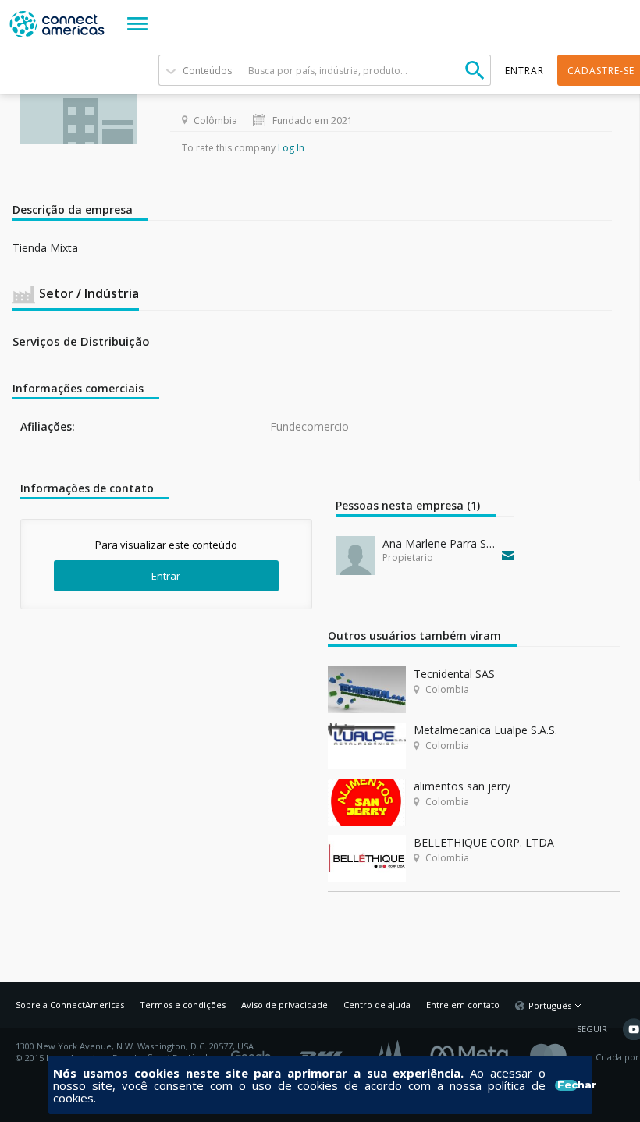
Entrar (165, 576)
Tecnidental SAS (454, 673)
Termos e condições (183, 1004)
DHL (322, 1051)
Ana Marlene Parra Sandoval (438, 543)
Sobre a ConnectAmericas (70, 1004)
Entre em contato (463, 1004)
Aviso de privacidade (284, 1004)
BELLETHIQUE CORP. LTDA (484, 842)
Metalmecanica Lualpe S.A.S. (485, 730)
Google (253, 1051)
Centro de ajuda (377, 1004)
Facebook (473, 1051)
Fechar (567, 1085)
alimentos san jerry (462, 786)
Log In (291, 147)
